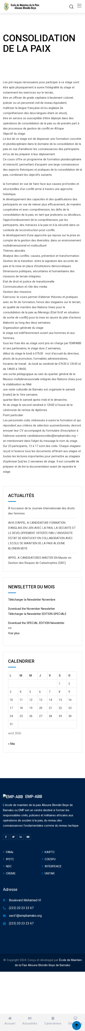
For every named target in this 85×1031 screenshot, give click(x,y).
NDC (9, 866)
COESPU (50, 859)
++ (10, 628)
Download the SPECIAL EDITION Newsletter (36, 623)
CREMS (10, 873)
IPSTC (10, 859)
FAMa (9, 852)
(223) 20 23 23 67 (21, 908)
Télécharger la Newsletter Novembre (31, 599)
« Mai (11, 744)
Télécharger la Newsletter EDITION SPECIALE (37, 614)
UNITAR (50, 873)
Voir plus (14, 633)
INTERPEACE (53, 866)
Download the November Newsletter (31, 608)
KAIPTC (50, 852)
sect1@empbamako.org (25, 916)
